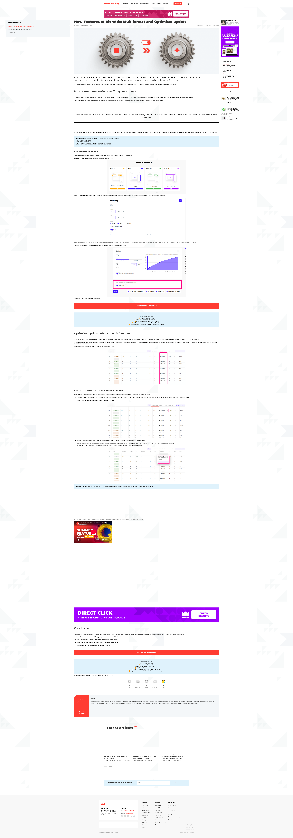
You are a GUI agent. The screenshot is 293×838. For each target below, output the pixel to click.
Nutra (143, 825)
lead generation (126, 760)
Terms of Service (190, 829)
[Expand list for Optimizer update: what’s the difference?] (67, 29)
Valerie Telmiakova (108, 754)
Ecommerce (169, 760)
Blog (169, 807)
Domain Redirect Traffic (117, 760)
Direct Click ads (159, 817)
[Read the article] (117, 743)
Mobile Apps (145, 822)
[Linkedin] (128, 816)
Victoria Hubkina (200, 25)
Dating (144, 827)
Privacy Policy (190, 825)
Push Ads (157, 807)
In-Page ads (158, 812)
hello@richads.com (129, 810)
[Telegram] (131, 816)
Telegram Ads (158, 805)
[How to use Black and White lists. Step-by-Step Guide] (223, 118)
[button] (110, 766)
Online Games (145, 810)
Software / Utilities (147, 807)
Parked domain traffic (108, 762)
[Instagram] (125, 816)
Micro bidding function (81, 394)
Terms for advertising (174, 817)
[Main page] (111, 4)
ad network (76, 25)
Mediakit (170, 814)
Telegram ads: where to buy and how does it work (229, 66)
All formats (158, 825)
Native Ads (158, 815)
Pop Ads (157, 810)
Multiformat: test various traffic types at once (21, 26)
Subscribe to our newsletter (232, 84)
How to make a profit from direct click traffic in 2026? (230, 76)
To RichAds (178, 3)
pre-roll (174, 760)
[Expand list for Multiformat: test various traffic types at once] (67, 26)
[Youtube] (134, 816)
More (135, 726)
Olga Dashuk (223, 94)
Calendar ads (158, 820)
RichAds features (89, 25)
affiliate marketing (108, 760)
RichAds (76, 634)
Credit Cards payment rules (187, 832)
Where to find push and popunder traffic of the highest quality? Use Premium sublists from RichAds (233, 100)
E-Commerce (145, 815)
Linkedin (92, 698)
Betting (144, 820)
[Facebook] (122, 816)
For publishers (172, 805)
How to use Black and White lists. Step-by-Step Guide (232, 118)
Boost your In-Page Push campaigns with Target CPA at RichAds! (233, 109)
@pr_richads (129, 813)
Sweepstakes (145, 805)
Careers (170, 819)
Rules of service (190, 827)
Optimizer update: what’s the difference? (20, 29)
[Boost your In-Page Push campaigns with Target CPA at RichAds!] (223, 109)
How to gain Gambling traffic (228, 71)
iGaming (144, 817)
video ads (179, 760)
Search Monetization (160, 822)
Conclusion (11, 32)
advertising (82, 25)
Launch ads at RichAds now (146, 306)
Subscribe (178, 783)
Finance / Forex (146, 812)
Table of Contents (14, 23)
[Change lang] (188, 3)
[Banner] (146, 13)
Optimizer (157, 339)
